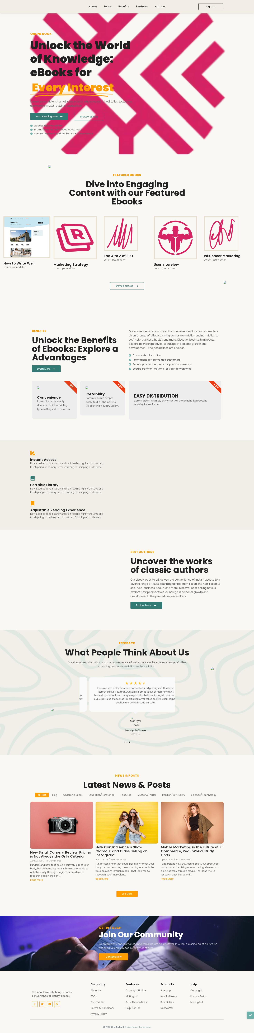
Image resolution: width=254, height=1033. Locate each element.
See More (127, 893)
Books (107, 6)
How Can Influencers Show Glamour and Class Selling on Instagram (122, 851)
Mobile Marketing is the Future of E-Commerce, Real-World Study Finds (192, 851)
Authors (160, 6)
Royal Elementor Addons (138, 1027)
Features (142, 6)
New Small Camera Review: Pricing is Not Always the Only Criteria (60, 854)
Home (93, 6)
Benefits (123, 6)
